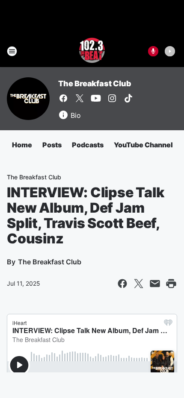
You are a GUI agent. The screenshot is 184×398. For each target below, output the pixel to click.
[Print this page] (171, 284)
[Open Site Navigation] (12, 51)
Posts (52, 144)
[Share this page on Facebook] (122, 284)
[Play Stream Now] (170, 51)
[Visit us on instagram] (112, 98)
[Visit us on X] (79, 98)
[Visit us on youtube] (96, 98)
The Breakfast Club (94, 83)
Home (22, 144)
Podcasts (88, 144)
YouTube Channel (143, 144)
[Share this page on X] (139, 284)
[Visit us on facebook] (63, 98)
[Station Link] (92, 51)
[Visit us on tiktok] (128, 98)
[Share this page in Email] (155, 284)
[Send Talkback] (153, 51)
